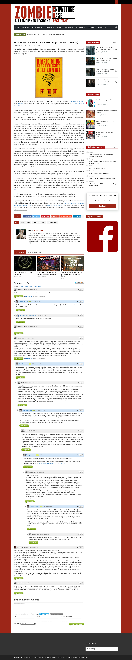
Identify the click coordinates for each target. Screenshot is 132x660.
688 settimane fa (33, 547)
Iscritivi (102, 206)
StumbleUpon (67, 216)
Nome (15, 616)
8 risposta (28, 358)
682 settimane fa (24, 583)
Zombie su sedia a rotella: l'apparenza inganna (102, 178)
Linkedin (78, 216)
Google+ (56, 216)
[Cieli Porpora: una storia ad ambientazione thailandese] (48, 263)
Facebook (28, 216)
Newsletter (102, 27)
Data (22, 286)
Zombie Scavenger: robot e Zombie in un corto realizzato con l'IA (103, 162)
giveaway (20, 103)
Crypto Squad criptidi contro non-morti (24, 273)
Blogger (86, 657)
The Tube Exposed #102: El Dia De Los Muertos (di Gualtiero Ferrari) (71, 274)
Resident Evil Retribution (55, 205)
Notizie (25, 27)
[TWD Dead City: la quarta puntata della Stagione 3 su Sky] (90, 50)
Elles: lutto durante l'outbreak (97, 168)
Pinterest (46, 216)
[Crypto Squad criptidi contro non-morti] (25, 263)
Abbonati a (17, 623)
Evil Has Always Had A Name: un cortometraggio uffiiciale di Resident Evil (103, 184)
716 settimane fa (32, 289)
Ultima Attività (37, 286)
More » (23, 34)
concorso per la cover (77, 101)
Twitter (37, 216)
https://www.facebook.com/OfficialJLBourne (52, 463)
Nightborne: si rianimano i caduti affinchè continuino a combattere (101, 155)
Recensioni (36, 27)
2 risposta (28, 296)
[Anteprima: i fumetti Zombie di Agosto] (90, 114)
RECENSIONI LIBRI (39, 222)
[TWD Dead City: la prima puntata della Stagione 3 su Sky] (90, 83)
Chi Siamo (79, 27)
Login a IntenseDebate (44, 614)
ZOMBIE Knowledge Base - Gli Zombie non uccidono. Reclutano (39, 657)
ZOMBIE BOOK (52, 222)
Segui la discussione (82, 283)
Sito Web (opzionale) (66, 616)
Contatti (91, 27)
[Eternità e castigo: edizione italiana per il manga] (90, 103)
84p (30, 301)
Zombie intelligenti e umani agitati (99, 173)
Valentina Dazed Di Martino (28, 315)
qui (15, 189)
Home (17, 27)
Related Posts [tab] (20, 252)
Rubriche (68, 27)
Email (38, 616)
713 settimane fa (29, 338)
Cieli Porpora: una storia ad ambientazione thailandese (46, 273)
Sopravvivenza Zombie (53, 27)
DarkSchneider (19, 45)
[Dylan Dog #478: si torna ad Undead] (90, 124)
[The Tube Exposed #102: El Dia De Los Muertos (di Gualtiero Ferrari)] (72, 263)
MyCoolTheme (61, 657)
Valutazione (28, 286)
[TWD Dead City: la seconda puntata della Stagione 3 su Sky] (90, 72)
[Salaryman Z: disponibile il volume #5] (90, 135)
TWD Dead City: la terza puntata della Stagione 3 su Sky (46, 34)
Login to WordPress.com (56, 614)
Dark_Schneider (23, 301)
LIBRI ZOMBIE (25, 222)
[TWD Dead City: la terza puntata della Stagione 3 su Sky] (90, 61)
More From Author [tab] (34, 252)
